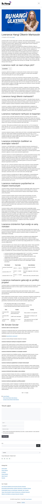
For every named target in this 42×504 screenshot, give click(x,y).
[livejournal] (8, 458)
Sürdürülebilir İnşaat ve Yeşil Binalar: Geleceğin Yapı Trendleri (15, 490)
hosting (23, 502)
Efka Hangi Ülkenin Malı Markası (10, 397)
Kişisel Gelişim (5, 474)
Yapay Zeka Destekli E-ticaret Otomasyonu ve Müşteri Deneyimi (16, 492)
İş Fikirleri (4, 472)
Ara (2, 443)
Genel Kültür (4, 468)
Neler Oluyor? (5, 476)
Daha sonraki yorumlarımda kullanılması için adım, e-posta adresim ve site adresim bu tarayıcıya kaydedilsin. (21, 432)
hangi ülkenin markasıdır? (12, 336)
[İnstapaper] (5, 458)
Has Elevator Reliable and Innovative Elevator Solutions (14, 486)
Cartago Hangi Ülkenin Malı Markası (11, 399)
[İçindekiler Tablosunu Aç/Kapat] (9, 69)
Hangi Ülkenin (6, 396)
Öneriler (3, 477)
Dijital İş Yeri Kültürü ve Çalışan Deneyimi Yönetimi (12, 494)
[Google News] (3, 458)
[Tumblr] (10, 458)
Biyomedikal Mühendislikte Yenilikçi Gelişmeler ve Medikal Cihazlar (16, 488)
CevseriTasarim (29, 499)
